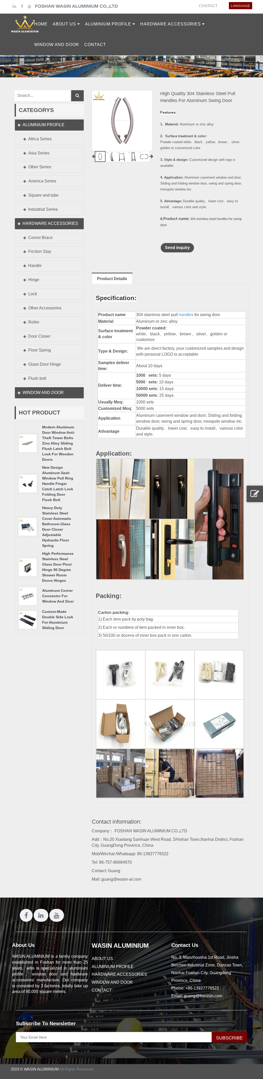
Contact (208, 6)
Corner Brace (40, 237)
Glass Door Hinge (44, 364)
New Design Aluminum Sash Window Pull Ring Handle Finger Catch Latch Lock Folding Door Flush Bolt (57, 483)
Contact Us (184, 945)
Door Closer (39, 336)
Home (41, 24)
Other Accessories (44, 308)
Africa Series (40, 139)
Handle (35, 265)
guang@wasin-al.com (121, 879)
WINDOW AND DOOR (43, 392)
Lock (32, 294)
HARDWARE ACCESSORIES (50, 223)
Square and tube (43, 195)
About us (102, 958)
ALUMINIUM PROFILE (43, 125)
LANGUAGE (240, 6)
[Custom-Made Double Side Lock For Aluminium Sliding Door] (27, 619)
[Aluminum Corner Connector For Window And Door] (27, 596)
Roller (33, 322)
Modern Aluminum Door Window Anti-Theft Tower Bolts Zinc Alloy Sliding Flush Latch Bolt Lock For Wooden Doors (58, 443)
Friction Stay (39, 251)
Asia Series (38, 153)
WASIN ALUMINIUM (120, 945)
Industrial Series (43, 209)
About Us (23, 945)
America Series (42, 181)
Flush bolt (37, 378)
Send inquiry (177, 247)
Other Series (39, 167)
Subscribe (229, 1037)
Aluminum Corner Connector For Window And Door (58, 595)
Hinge (33, 280)
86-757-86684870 (115, 862)
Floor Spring (39, 350)
